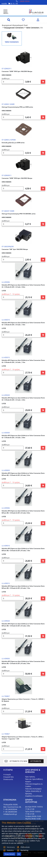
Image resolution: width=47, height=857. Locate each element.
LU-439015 (6, 583)
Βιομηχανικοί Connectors (14, 28)
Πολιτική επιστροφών (33, 789)
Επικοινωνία (8, 779)
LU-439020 (6, 621)
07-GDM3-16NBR (8, 104)
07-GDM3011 (7, 175)
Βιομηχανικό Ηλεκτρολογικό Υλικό (14, 25)
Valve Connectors (32, 28)
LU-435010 (6, 320)
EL (14, 4)
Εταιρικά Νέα (8, 777)
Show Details (9, 854)
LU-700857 (6, 696)
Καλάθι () (7, 4)
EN (17, 4)
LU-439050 (6, 658)
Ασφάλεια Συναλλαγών (34, 796)
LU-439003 (6, 470)
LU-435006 (6, 282)
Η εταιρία (7, 774)
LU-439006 (6, 508)
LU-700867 (6, 734)
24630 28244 (24, 1)
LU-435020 (6, 395)
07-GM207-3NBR (8, 211)
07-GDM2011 (7, 68)
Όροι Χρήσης (30, 777)
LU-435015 (6, 357)
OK (19, 854)
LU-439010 (6, 546)
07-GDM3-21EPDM (9, 140)
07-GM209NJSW (8, 246)
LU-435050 (6, 433)
